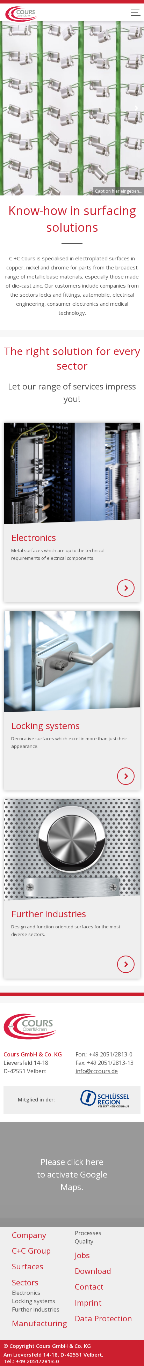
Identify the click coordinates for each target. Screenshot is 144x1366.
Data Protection (103, 1318)
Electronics (26, 1293)
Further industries (35, 1309)
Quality (84, 1241)
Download (93, 1270)
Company (29, 1235)
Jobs (82, 1255)
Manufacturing (39, 1323)
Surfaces (27, 1266)
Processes (88, 1233)
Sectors (25, 1282)
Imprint (88, 1302)
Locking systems (33, 1301)
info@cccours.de (96, 1071)
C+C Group (31, 1250)
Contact (89, 1286)
